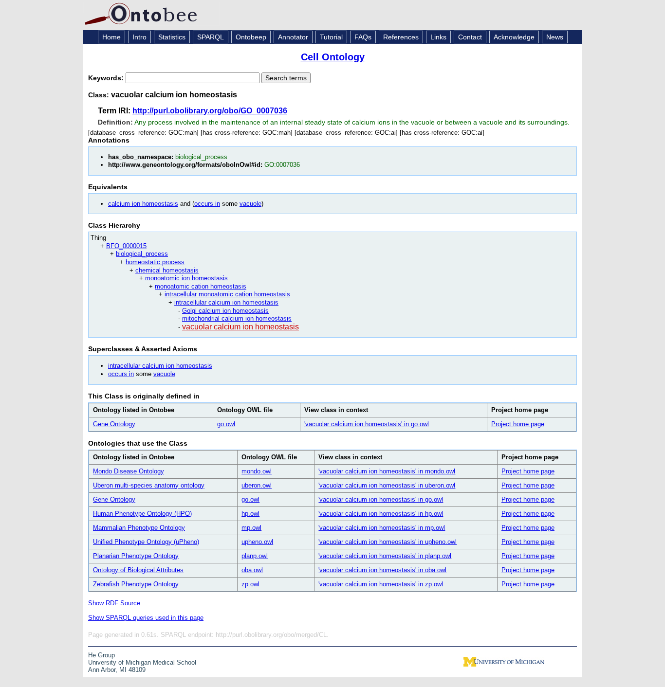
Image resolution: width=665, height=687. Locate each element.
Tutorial (331, 37)
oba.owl (252, 570)
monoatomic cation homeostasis (200, 286)
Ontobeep (251, 37)
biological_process (142, 253)
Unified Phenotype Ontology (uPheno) (146, 541)
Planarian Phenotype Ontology (136, 556)
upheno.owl (257, 541)
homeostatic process (155, 262)
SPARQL (210, 37)
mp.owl (251, 527)
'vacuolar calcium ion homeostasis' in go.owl (366, 424)
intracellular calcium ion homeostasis (226, 302)
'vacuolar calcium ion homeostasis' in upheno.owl (387, 541)
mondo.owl (256, 471)
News (554, 37)
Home (111, 37)
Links (438, 37)
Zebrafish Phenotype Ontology (136, 584)
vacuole (250, 203)
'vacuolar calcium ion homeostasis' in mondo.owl (386, 471)
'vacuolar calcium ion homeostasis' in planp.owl (384, 556)
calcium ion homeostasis (143, 203)
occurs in (207, 203)
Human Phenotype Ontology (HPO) (142, 513)
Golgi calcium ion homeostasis (225, 310)
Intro (139, 37)
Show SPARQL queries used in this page (145, 617)
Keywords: (107, 78)
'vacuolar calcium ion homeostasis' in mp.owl (381, 527)
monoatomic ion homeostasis (186, 278)
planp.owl (254, 556)
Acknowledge (514, 37)
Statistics (171, 37)
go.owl (226, 424)
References (401, 37)
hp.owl (250, 513)
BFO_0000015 (126, 246)
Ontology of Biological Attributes (138, 570)
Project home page (517, 424)
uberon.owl (256, 485)
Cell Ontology (333, 57)
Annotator (293, 37)
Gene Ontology (114, 424)
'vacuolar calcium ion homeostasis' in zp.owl (380, 584)
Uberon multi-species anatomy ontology (148, 485)
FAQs (362, 37)
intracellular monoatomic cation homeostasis (227, 294)
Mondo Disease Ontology (128, 471)
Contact (470, 37)
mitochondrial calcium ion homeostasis (237, 318)
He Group (101, 655)
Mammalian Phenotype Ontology (139, 527)
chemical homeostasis (167, 270)
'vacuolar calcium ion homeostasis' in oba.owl (382, 570)
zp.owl (250, 584)
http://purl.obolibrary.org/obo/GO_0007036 (209, 111)
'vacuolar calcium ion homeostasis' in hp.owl (380, 513)
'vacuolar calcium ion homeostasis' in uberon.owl (386, 485)
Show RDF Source (114, 603)
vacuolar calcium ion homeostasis (240, 327)
